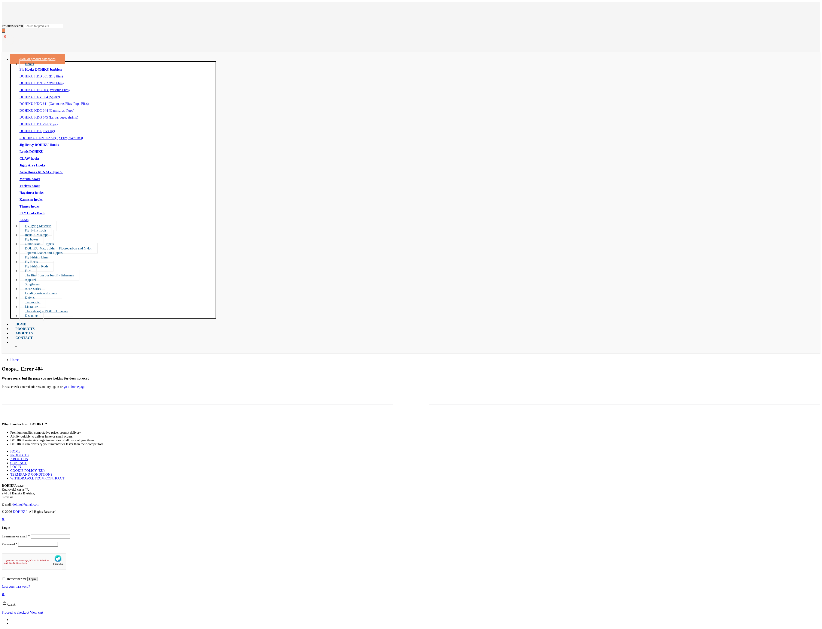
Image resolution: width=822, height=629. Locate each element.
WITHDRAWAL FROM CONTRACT (37, 478)
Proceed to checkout (15, 612)
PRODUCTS (19, 455)
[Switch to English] (12, 620)
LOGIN (15, 467)
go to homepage (74, 387)
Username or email (16, 536)
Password (9, 544)
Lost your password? (16, 586)
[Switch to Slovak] (12, 623)
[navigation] (411, 603)
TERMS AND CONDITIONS (31, 474)
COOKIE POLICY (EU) (27, 470)
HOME (15, 451)
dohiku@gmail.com (25, 504)
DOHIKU (20, 511)
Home (14, 360)
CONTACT (18, 463)
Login (32, 579)
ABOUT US (19, 459)
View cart (36, 612)
